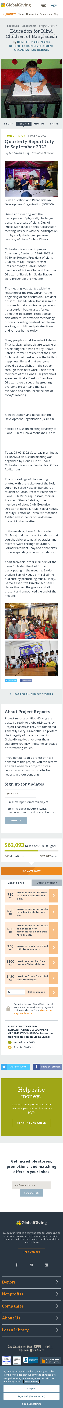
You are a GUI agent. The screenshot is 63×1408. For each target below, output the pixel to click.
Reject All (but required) (31, 1396)
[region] (31, 1387)
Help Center (31, 1252)
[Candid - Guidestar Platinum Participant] (18, 1360)
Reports (24, 123)
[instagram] (31, 1264)
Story (8, 123)
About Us (11, 1318)
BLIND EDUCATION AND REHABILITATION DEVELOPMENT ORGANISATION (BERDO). (31, 46)
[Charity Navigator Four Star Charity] (7, 1360)
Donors (9, 1282)
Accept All (31, 1388)
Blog (56, 14)
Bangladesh (29, 25)
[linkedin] (46, 1264)
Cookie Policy (31, 1381)
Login (54, 5)
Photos (39, 123)
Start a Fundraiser (31, 1122)
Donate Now (31, 871)
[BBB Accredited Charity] (31, 1361)
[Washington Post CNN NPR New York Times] (31, 1349)
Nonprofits (32, 14)
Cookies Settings (31, 1403)
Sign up (15, 820)
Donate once (16, 882)
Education (13, 25)
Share (54, 123)
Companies (46, 14)
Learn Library (15, 1330)
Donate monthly (47, 882)
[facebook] (16, 1264)
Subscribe (31, 1192)
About (21, 14)
